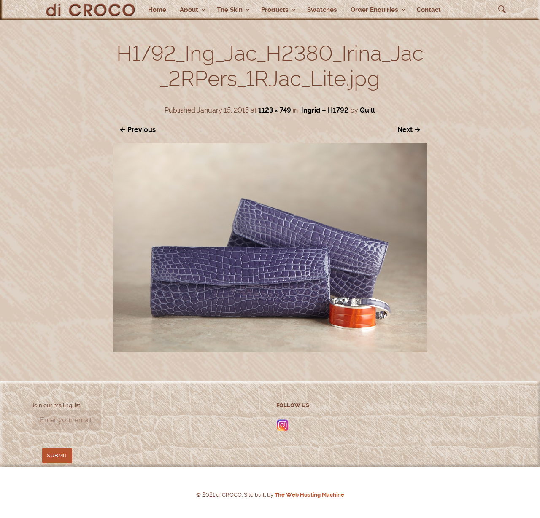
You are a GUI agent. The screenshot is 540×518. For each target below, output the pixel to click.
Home (157, 9)
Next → (409, 130)
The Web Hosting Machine (308, 494)
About (189, 9)
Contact (429, 9)
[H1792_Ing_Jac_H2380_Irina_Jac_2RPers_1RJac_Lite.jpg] (270, 350)
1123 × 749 (274, 110)
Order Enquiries (374, 9)
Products (275, 9)
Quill (367, 110)
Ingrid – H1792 (324, 110)
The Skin (230, 9)
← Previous (137, 130)
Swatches (322, 9)
